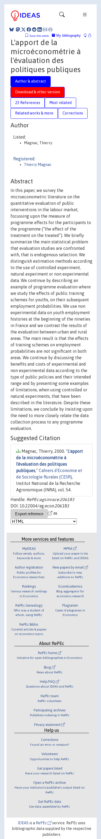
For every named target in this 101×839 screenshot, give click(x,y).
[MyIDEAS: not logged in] (87, 35)
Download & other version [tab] (37, 92)
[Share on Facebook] (29, 29)
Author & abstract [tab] (30, 81)
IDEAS (23, 823)
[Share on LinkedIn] (39, 29)
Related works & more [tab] (34, 113)
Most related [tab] (60, 103)
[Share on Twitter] (23, 29)
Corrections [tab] (72, 113)
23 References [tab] (27, 103)
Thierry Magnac (37, 164)
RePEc (42, 823)
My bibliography (68, 36)
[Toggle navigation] (61, 15)
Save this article (39, 35)
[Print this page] (50, 29)
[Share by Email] (45, 29)
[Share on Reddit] (34, 29)
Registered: (24, 158)
